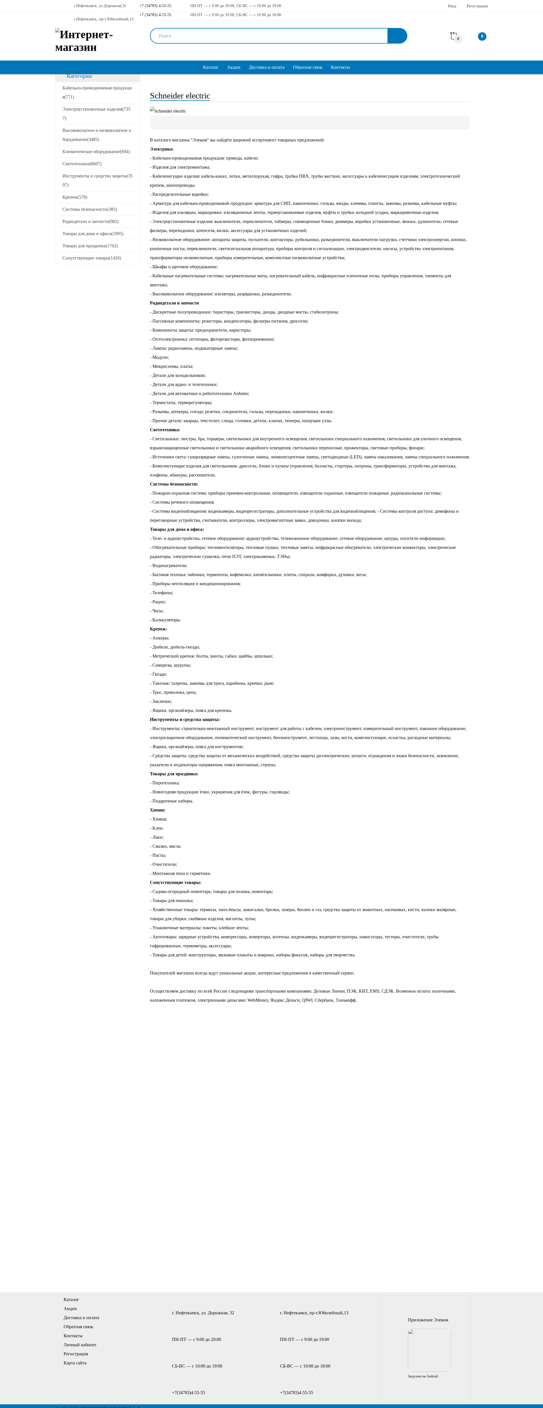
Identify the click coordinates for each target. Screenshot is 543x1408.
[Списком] (166, 123)
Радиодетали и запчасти (90, 221)
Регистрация (477, 6)
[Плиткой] (157, 123)
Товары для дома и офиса (93, 233)
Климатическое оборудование (96, 151)
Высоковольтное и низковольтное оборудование (97, 135)
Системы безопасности (90, 209)
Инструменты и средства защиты (98, 180)
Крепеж (75, 197)
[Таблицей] (176, 123)
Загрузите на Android (423, 1376)
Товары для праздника (90, 245)
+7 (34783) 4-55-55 (154, 6)
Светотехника (82, 163)
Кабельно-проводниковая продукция (97, 92)
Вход (452, 6)
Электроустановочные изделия (96, 114)
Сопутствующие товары (92, 258)
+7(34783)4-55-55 (188, 1392)
